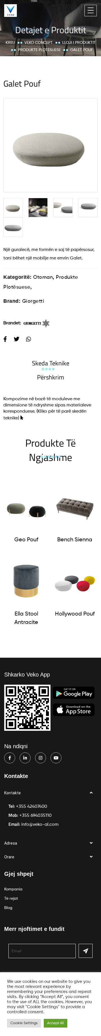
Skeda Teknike (50, 363)
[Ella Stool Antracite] (26, 581)
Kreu (10, 43)
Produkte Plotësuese (39, 50)
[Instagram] (40, 757)
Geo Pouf (26, 540)
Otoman (43, 277)
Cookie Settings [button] (24, 1023)
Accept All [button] (55, 1023)
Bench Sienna (74, 540)
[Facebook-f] (9, 757)
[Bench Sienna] (75, 507)
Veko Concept (38, 43)
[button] (50, 793)
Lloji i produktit (79, 43)
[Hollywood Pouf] (75, 581)
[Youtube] (55, 757)
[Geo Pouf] (26, 507)
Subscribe (86, 951)
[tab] (51, 363)
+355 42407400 (31, 806)
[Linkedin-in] (25, 757)
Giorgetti (33, 301)
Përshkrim (50, 377)
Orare (9, 857)
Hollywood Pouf (75, 614)
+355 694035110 (35, 815)
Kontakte (12, 793)
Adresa (10, 843)
